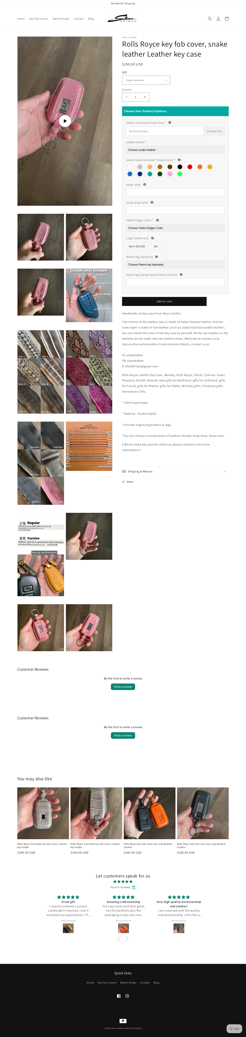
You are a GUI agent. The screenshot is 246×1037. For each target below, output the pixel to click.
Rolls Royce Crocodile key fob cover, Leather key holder (42, 845)
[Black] (180, 166)
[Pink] (170, 173)
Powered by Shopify (133, 1028)
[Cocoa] (170, 166)
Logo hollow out (163, 238)
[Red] (190, 166)
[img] (123, 882)
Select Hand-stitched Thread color (158, 159)
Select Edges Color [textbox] (151, 220)
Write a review (123, 687)
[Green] (160, 173)
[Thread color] (179, 159)
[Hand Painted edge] (157, 220)
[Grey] (140, 166)
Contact (145, 982)
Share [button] (130, 481)
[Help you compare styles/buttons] (169, 122)
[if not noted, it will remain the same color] (144, 184)
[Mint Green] (150, 173)
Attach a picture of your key (164, 122)
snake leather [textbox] (136, 142)
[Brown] (160, 166)
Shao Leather (117, 1028)
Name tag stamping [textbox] (170, 256)
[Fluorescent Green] (180, 173)
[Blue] (140, 173)
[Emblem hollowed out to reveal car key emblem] (152, 237)
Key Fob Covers (107, 982)
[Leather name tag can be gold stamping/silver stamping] (156, 256)
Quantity (127, 89)
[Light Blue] (130, 173)
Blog (156, 982)
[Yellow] (210, 166)
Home (90, 982)
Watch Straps (128, 982)
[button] (210, 18)
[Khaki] (150, 166)
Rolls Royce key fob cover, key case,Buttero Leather (148, 845)
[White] (130, 166)
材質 (124, 72)
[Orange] (200, 166)
